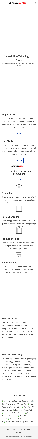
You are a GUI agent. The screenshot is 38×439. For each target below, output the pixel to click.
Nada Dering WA (19, 387)
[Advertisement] (19, 25)
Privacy (13, 429)
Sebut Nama (19, 390)
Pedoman (19, 432)
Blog (19, 133)
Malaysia (19, 160)
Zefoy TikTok (19, 345)
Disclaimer (21, 429)
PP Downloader (19, 348)
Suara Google (19, 384)
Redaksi (29, 429)
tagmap (19, 180)
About (8, 429)
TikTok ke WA (19, 342)
